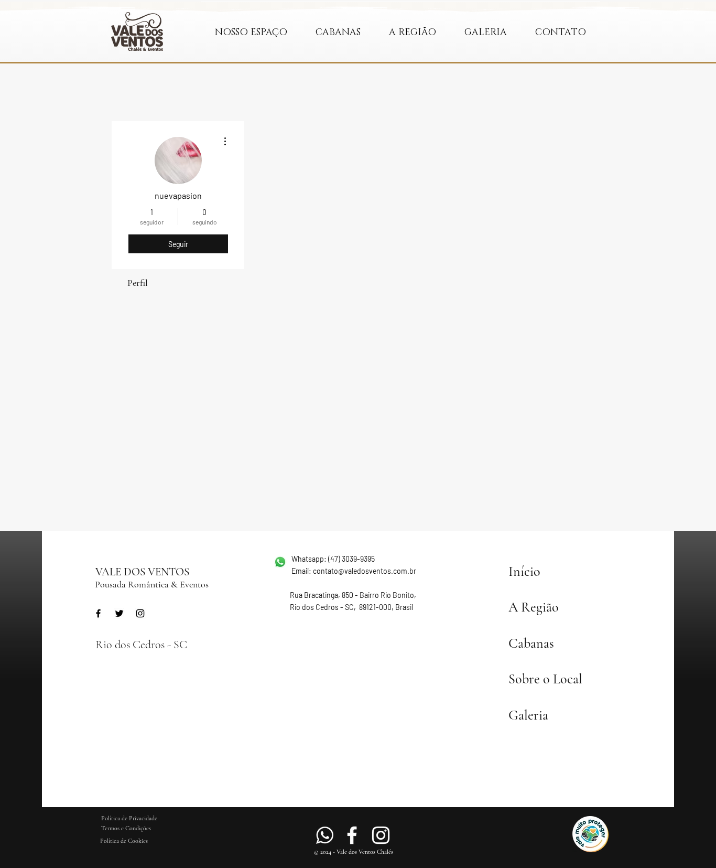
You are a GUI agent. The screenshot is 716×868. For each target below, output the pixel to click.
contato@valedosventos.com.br (364, 570)
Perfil (137, 282)
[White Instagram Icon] (381, 835)
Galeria (528, 715)
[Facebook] (98, 613)
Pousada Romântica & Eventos (152, 584)
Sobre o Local (545, 679)
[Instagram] (140, 613)
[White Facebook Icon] (352, 835)
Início (524, 571)
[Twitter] (119, 613)
